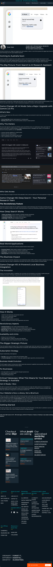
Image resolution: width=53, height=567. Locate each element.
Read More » (8, 449)
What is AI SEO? (24, 441)
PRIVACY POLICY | (42, 562)
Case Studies (43, 3)
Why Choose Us (35, 3)
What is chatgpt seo (25, 460)
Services (27, 3)
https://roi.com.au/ (29, 409)
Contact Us (50, 3)
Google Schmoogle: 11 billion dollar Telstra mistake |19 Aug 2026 (11, 445)
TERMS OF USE (49, 562)
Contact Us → (48, 565)
